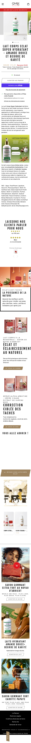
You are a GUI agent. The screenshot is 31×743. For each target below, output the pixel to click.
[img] (15, 231)
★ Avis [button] (8, 736)
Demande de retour (15, 724)
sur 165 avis (15, 233)
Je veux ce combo (13, 368)
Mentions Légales (15, 716)
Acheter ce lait (15, 654)
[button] (14, 256)
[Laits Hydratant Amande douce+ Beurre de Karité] (15, 621)
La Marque (15, 713)
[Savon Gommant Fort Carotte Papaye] (15, 676)
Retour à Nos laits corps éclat (16, 473)
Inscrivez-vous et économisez (15, 729)
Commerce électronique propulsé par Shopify (15, 733)
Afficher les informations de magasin (14, 101)
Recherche (15, 722)
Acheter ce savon (15, 599)
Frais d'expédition (17, 67)
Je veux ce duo (12, 426)
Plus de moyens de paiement (15, 89)
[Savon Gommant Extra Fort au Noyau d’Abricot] (15, 564)
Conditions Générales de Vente (15, 719)
